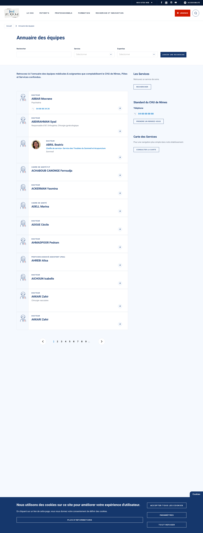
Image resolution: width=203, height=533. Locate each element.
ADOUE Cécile (40, 224)
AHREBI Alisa (39, 260)
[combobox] (94, 54)
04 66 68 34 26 (43, 109)
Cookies (196, 494)
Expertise (121, 49)
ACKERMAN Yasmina (44, 188)
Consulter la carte (146, 149)
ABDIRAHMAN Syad (43, 121)
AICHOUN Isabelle (42, 278)
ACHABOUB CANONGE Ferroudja (51, 170)
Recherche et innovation (109, 13)
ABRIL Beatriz (54, 144)
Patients (44, 13)
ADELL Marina (40, 206)
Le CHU (30, 13)
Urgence (184, 13)
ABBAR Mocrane (41, 98)
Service (77, 49)
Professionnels (63, 13)
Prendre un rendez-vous (148, 121)
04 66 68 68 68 (146, 113)
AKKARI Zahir (39, 296)
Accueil (9, 26)
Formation (84, 13)
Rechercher (21, 49)
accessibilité (194, 3)
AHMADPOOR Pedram (45, 242)
